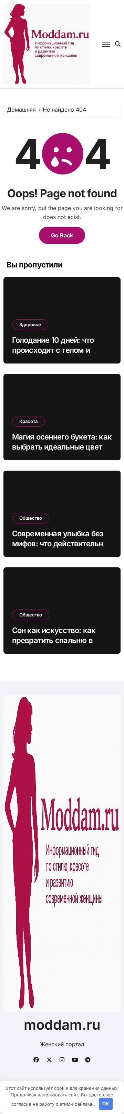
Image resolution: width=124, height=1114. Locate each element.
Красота (28, 421)
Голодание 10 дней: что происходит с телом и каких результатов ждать (57, 350)
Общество (30, 518)
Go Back (62, 235)
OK (105, 1103)
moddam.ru (62, 1024)
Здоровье (30, 324)
